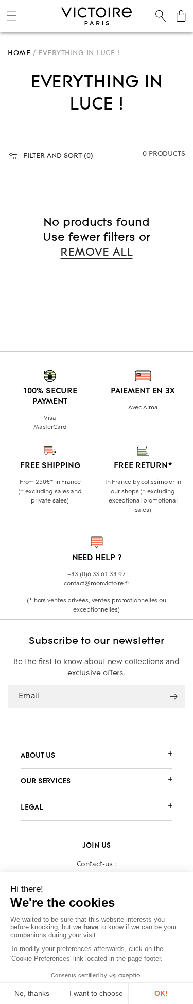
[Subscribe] (173, 697)
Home (19, 53)
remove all (96, 253)
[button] (12, 16)
